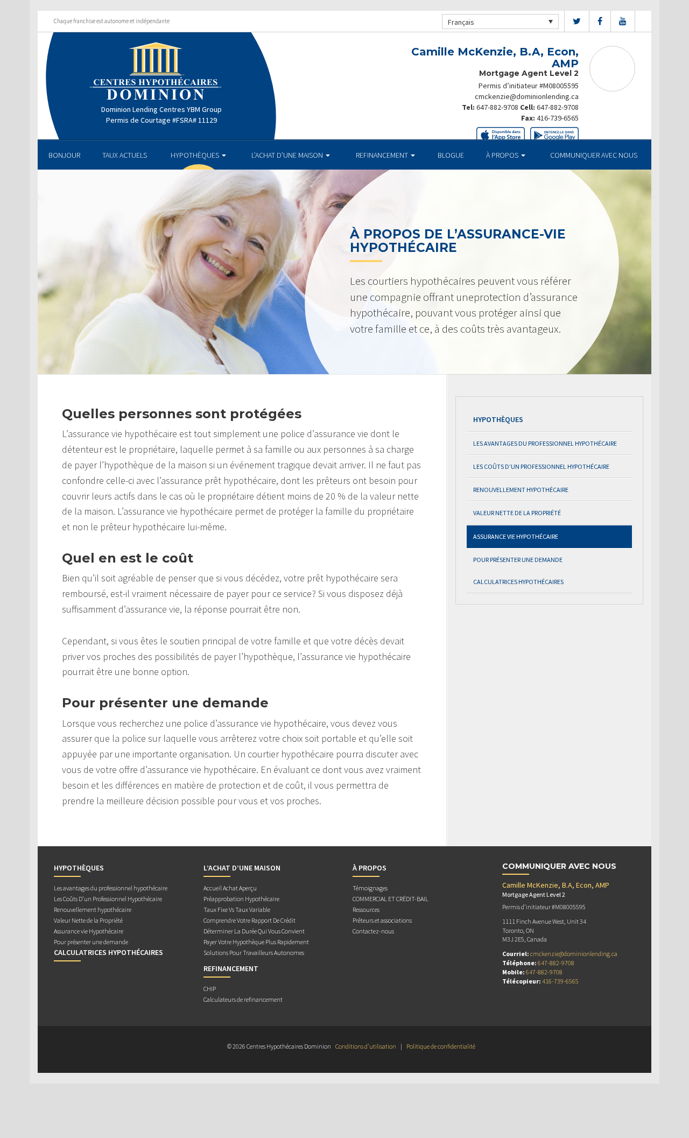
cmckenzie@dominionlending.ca (527, 96)
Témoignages (370, 888)
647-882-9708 (497, 107)
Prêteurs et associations (382, 920)
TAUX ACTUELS (124, 155)
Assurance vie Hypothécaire (515, 536)
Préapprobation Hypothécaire (241, 899)
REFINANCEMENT (383, 155)
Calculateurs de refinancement (243, 999)
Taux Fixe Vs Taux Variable (236, 909)
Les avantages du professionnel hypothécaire (545, 443)
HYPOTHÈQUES (196, 155)
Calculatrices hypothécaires (518, 582)
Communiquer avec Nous (593, 155)
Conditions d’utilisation (365, 1046)
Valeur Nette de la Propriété (517, 513)
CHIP (209, 989)
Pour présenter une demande (518, 560)
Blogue (451, 155)
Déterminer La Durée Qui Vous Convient (254, 931)
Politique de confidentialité (440, 1046)
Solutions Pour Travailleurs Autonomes (253, 953)
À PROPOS (503, 155)
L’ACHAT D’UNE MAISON (288, 155)
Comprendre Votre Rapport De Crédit (249, 920)
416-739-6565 (558, 118)
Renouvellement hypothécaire (520, 490)
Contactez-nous (373, 931)
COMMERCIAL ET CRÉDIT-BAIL (390, 899)
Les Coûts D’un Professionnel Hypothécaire (541, 466)
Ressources (366, 909)
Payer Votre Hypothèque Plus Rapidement (256, 942)
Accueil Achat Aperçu (230, 888)
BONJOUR (64, 155)
